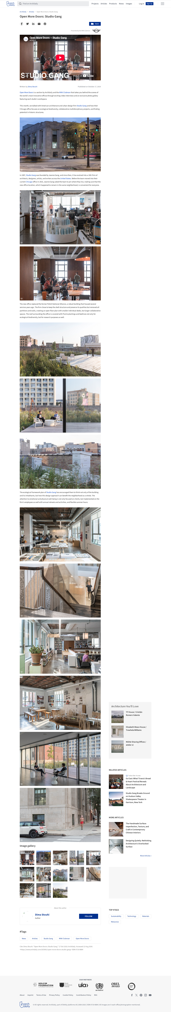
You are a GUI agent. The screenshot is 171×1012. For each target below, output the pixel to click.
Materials (145, 916)
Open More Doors (26, 92)
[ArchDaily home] (11, 3)
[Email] (39, 24)
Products (113, 3)
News (121, 3)
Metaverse (115, 922)
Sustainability (116, 916)
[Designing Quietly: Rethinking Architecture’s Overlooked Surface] (116, 846)
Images (129, 3)
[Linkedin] (33, 24)
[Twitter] (27, 24)
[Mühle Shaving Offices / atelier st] (117, 746)
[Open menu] (162, 4)
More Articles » (145, 856)
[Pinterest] (45, 24)
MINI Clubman (65, 92)
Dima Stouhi (42, 915)
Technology (131, 916)
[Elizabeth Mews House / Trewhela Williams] (117, 732)
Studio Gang (82, 105)
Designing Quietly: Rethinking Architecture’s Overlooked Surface (138, 843)
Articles (104, 3)
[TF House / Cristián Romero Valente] (117, 717)
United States (65, 178)
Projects (95, 3)
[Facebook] (22, 24)
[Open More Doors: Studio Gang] (27, 858)
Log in (141, 3)
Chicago (29, 181)
